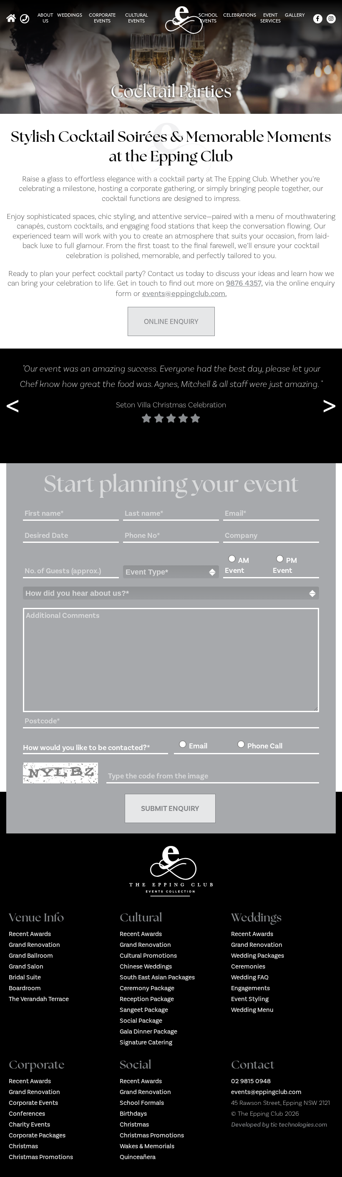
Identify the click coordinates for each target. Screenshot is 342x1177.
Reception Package (147, 999)
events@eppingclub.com (266, 1092)
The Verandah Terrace (39, 999)
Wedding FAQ (250, 977)
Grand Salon (26, 966)
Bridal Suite (25, 977)
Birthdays (133, 1113)
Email (198, 745)
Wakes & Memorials (147, 1146)
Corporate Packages (37, 1135)
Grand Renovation (34, 945)
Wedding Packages (257, 955)
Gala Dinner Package (148, 1031)
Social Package (141, 1020)
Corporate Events (33, 1103)
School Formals (142, 1103)
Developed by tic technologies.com (279, 1124)
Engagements (250, 988)
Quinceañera (138, 1157)
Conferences (27, 1113)
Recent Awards (30, 934)
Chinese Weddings (146, 966)
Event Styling (250, 999)
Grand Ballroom (31, 955)
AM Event (237, 565)
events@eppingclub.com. (184, 293)
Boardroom (25, 988)
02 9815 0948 (251, 1081)
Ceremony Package (147, 988)
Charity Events (29, 1124)
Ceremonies (248, 966)
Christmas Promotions (41, 1157)
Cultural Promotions (148, 955)
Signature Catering (146, 1042)
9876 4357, (244, 283)
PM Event (285, 565)
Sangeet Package (144, 1010)
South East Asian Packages (157, 977)
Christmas (23, 1146)
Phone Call (264, 745)
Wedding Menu (252, 1010)
